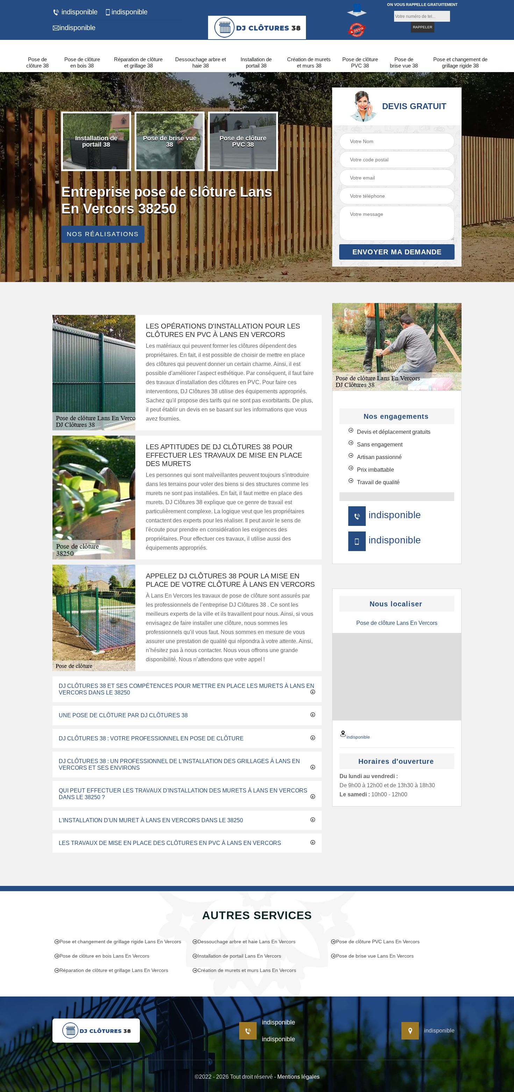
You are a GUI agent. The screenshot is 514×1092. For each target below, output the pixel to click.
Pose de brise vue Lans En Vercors (375, 956)
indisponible (78, 12)
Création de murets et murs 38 (309, 62)
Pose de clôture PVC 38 (360, 62)
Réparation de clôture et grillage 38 (138, 62)
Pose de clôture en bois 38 (82, 62)
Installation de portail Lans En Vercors (239, 956)
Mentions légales (298, 1077)
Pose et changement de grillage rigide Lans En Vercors (120, 941)
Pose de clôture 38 (37, 62)
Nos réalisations (103, 234)
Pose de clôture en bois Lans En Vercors (104, 956)
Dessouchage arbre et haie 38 (200, 62)
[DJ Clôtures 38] (257, 26)
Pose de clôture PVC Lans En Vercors (378, 941)
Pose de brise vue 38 (404, 62)
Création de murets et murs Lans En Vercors (247, 970)
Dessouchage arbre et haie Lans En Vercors (246, 941)
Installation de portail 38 (256, 62)
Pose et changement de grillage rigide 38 (460, 62)
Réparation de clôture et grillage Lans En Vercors (113, 970)
